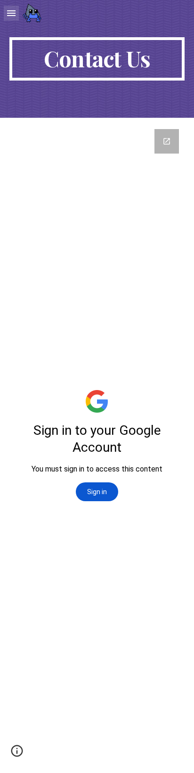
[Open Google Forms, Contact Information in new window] (166, 141)
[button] (11, 13)
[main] (97, 59)
